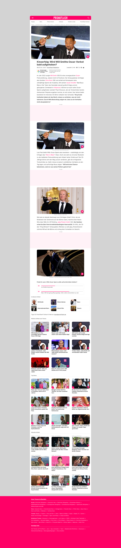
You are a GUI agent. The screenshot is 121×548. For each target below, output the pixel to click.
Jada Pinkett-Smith (64, 222)
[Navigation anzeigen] (32, 18)
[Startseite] (60, 18)
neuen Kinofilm (71, 83)
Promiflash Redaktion (53, 67)
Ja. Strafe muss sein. (47, 287)
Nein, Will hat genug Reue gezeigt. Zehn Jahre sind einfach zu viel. (60, 293)
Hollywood (57, 87)
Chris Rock (48, 80)
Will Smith (53, 75)
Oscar (78, 75)
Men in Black (50, 155)
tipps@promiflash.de (60, 314)
